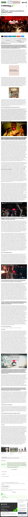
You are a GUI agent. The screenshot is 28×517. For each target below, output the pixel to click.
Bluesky (23, 36)
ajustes (6, 516)
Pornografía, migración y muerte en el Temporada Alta (5, 452)
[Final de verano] (23, 449)
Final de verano (20, 452)
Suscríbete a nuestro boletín (22, 500)
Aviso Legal (2, 508)
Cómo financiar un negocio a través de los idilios (13, 452)
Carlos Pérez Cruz (5, 14)
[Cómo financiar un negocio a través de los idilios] (14, 449)
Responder (2, 499)
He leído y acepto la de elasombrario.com (10, 482)
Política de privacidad (4, 509)
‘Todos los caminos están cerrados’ (22, 465)
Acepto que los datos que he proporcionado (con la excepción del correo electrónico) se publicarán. (13, 484)
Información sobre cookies (4, 510)
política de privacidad (10, 482)
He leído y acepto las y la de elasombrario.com (23, 508)
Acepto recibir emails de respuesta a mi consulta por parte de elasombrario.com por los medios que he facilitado (23, 505)
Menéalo (19, 36)
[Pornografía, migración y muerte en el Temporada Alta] (5, 449)
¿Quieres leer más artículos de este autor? (12, 467)
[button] (8, 6)
